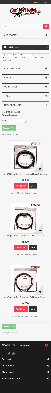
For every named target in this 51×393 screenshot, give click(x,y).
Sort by (4, 121)
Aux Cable (33, 58)
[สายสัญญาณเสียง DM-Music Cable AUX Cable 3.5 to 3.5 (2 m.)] (25, 217)
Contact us (24, 2)
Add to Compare (31, 193)
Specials (9, 77)
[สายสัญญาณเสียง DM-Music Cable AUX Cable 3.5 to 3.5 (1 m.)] (25, 279)
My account (8, 372)
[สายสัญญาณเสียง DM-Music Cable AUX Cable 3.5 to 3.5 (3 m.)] (25, 156)
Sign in (46, 2)
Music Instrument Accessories (19, 55)
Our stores (10, 86)
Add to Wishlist (17, 193)
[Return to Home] (4, 55)
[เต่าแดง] (25, 12)
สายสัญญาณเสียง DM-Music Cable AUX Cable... (25, 174)
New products (12, 105)
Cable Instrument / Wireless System (15, 58)
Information (12, 68)
